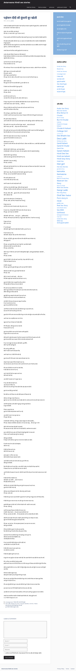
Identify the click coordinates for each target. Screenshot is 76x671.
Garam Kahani (63, 151)
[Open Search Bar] (70, 7)
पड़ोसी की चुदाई (60, 86)
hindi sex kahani (42, 7)
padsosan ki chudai (62, 7)
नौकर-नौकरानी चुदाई (61, 84)
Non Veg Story (61, 192)
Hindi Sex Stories (31, 7)
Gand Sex (60, 148)
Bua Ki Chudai (60, 117)
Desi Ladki (7, 603)
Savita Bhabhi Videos (62, 207)
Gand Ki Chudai (63, 146)
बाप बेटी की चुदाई (22, 602)
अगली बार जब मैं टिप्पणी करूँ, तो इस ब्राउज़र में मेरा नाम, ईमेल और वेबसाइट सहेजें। (23, 653)
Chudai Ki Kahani (64, 128)
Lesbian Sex (59, 176)
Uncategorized (9, 602)
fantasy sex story (15, 603)
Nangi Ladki (62, 190)
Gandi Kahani (62, 143)
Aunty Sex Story (61, 66)
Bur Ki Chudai (62, 120)
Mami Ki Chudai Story (63, 178)
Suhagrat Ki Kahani (62, 215)
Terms (67, 668)
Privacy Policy (60, 668)
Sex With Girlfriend (61, 211)
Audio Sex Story (63, 108)
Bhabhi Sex (60, 69)
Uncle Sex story (62, 219)
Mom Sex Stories (62, 187)
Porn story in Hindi (62, 199)
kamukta (27, 603)
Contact (73, 668)
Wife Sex (60, 221)
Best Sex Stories (62, 111)
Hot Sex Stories (62, 167)
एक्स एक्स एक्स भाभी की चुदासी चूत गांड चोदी (13, 605)
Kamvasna (61, 174)
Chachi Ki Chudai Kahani (62, 125)
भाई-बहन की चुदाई (61, 92)
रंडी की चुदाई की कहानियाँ (62, 223)
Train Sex (59, 216)
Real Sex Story (62, 205)
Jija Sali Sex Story (60, 169)
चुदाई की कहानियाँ (61, 81)
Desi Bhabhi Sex (63, 135)
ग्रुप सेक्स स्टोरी (60, 79)
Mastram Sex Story (62, 181)
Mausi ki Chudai (61, 185)
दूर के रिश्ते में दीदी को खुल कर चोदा (11, 607)
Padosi (35, 603)
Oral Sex (31, 603)
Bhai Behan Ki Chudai (62, 114)
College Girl (62, 131)
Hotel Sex (60, 161)
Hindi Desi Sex (63, 153)
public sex (60, 203)
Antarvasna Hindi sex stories (17, 2)
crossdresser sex (60, 133)
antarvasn (51, 7)
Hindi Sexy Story (63, 159)
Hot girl (22, 603)
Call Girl (59, 122)
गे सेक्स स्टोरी (15, 602)
